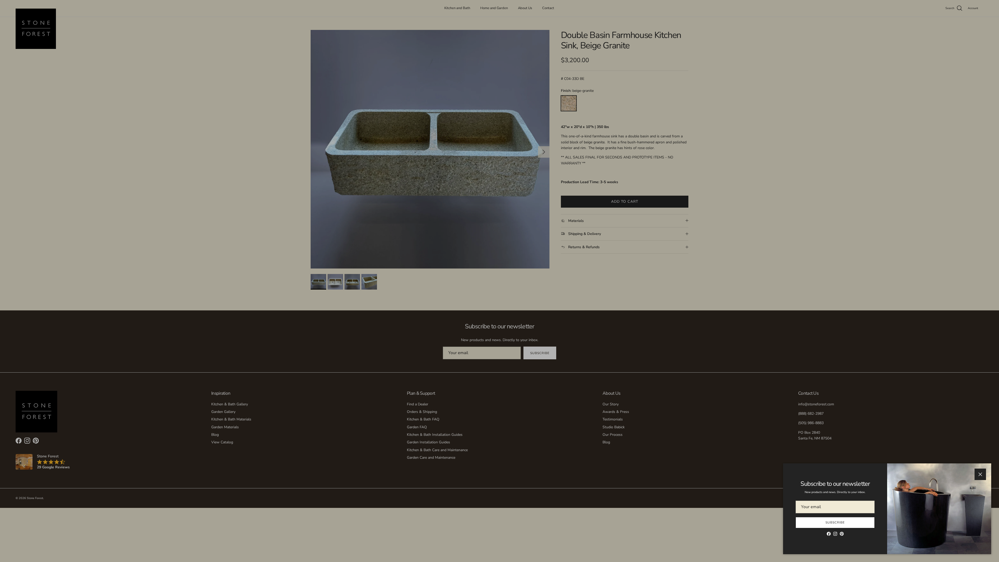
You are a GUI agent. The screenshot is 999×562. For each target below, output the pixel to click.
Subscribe (835, 522)
